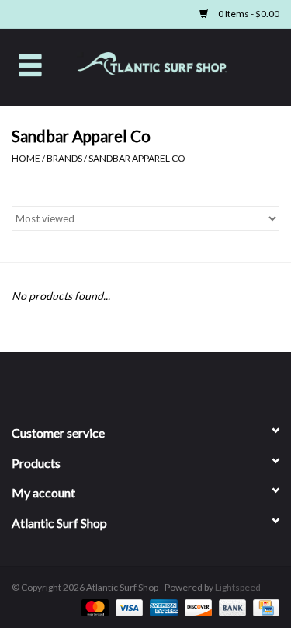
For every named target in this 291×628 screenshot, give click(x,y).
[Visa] (127, 606)
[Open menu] (30, 64)
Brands (64, 158)
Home (26, 158)
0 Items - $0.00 (248, 13)
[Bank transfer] (230, 606)
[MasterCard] (93, 606)
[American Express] (161, 606)
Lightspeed (238, 587)
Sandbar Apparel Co (136, 158)
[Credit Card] (263, 606)
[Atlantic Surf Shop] (176, 65)
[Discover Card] (196, 606)
